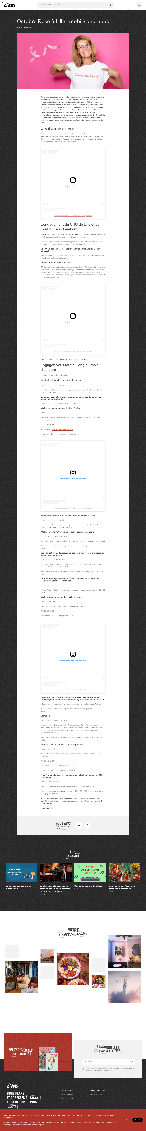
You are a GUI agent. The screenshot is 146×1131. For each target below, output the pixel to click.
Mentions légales (38, 1124)
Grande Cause (67, 1094)
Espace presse (96, 1094)
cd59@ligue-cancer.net (49, 794)
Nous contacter (68, 1098)
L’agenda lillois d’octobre (58, 375)
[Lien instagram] (73, 969)
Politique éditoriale (98, 1090)
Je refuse (126, 1120)
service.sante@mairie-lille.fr (62, 429)
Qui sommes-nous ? (69, 1090)
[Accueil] (9, 4)
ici (87, 359)
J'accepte (137, 1120)
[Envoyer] (131, 1062)
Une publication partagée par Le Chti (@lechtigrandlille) (73, 216)
